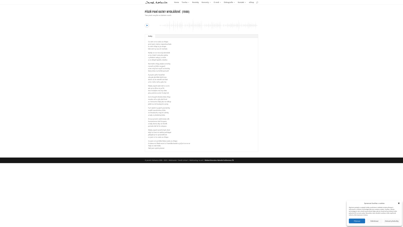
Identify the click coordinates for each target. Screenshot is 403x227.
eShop (251, 2)
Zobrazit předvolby (392, 221)
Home (176, 2)
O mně (216, 2)
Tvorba (184, 2)
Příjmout (357, 221)
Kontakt (241, 2)
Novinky (195, 2)
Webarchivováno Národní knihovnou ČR (219, 160)
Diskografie (228, 2)
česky (150, 36)
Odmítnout (374, 221)
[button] (399, 203)
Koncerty (205, 2)
